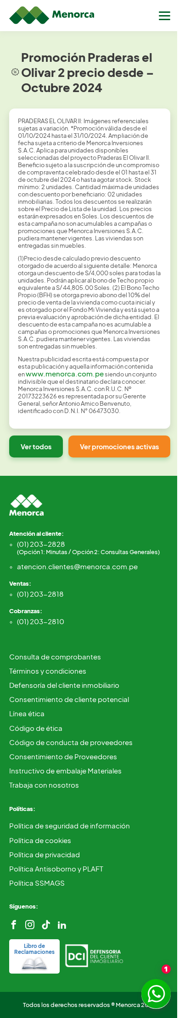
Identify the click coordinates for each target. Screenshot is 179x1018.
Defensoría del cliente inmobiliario (64, 684)
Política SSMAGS (37, 882)
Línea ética (27, 713)
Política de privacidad (44, 854)
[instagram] (29, 924)
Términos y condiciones (47, 670)
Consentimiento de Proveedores (63, 756)
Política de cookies (40, 840)
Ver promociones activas (119, 446)
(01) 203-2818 (40, 593)
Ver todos (36, 446)
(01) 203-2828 (88, 547)
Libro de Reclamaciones (34, 948)
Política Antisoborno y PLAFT (56, 868)
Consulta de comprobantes (55, 656)
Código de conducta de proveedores (71, 742)
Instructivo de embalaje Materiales (65, 770)
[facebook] (13, 924)
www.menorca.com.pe (65, 373)
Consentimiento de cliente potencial (69, 699)
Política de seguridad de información (69, 825)
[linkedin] (62, 924)
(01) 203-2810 (40, 621)
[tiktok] (45, 924)
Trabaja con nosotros (44, 784)
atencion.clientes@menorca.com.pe (77, 566)
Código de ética (35, 728)
